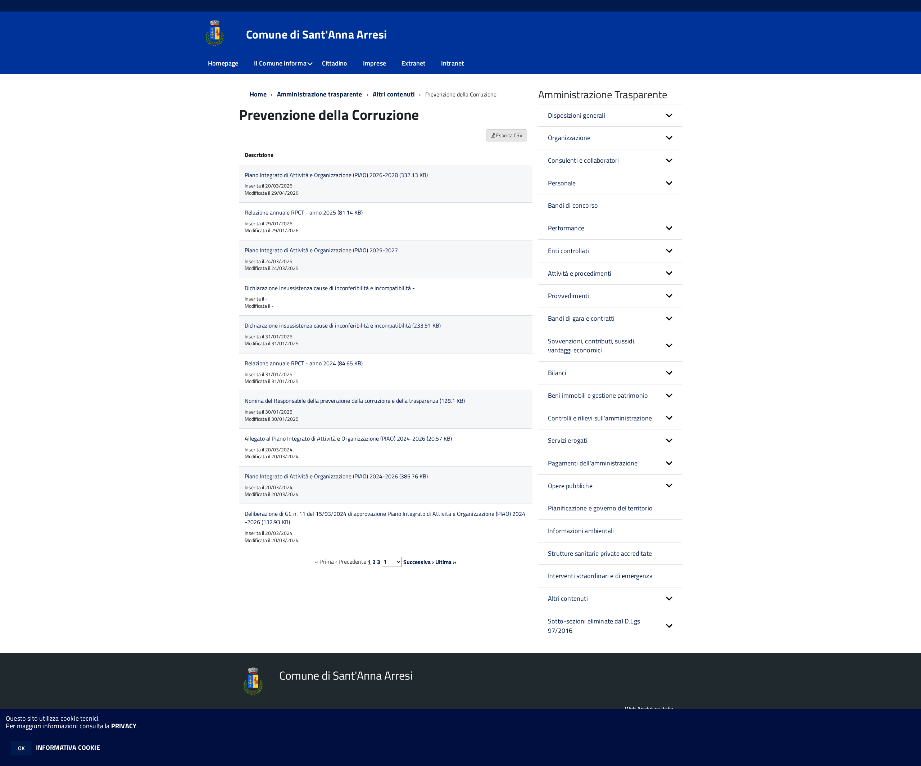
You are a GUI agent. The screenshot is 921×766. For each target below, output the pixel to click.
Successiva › (418, 561)
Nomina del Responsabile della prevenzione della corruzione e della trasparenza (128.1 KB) (355, 400)
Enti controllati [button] (568, 251)
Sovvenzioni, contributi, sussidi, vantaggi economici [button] (592, 345)
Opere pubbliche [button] (570, 486)
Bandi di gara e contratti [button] (581, 318)
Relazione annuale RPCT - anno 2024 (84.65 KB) (304, 363)
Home (258, 94)
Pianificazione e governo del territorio (600, 508)
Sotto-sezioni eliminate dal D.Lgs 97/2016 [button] (594, 625)
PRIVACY (123, 726)
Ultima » (446, 561)
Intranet (452, 63)
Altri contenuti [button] (568, 598)
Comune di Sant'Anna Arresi (316, 34)
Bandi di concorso (573, 205)
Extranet (413, 63)
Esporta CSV (508, 135)
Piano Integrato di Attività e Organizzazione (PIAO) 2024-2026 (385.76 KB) (336, 476)
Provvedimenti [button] (568, 296)
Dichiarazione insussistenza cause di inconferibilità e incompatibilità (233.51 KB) (343, 325)
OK (21, 748)
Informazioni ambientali (581, 531)
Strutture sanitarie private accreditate (600, 553)
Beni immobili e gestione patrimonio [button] (598, 395)
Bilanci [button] (557, 373)
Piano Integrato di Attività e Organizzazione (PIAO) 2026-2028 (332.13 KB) (336, 175)
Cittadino (335, 63)
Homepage (223, 63)
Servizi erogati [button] (567, 440)
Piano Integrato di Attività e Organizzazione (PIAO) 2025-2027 (321, 250)
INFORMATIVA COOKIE (68, 747)
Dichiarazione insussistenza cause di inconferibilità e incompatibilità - (330, 288)
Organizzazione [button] (569, 138)
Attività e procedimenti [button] (579, 273)
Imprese (374, 63)
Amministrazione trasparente (319, 94)
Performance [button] (566, 228)
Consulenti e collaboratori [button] (583, 160)
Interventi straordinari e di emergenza (600, 576)
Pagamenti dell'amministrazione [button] (593, 463)
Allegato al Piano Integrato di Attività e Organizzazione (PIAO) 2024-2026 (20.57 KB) (348, 438)
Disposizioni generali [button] (576, 115)
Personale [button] (562, 183)
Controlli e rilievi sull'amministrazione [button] (600, 418)
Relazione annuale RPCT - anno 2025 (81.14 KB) (304, 212)
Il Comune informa (280, 63)
